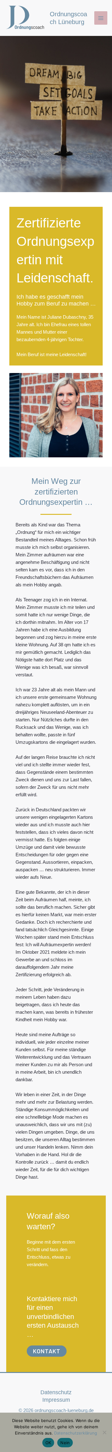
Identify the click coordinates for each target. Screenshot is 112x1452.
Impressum (56, 1400)
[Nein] (104, 1432)
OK (48, 1442)
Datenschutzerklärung (75, 1432)
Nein (65, 1442)
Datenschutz (56, 1392)
